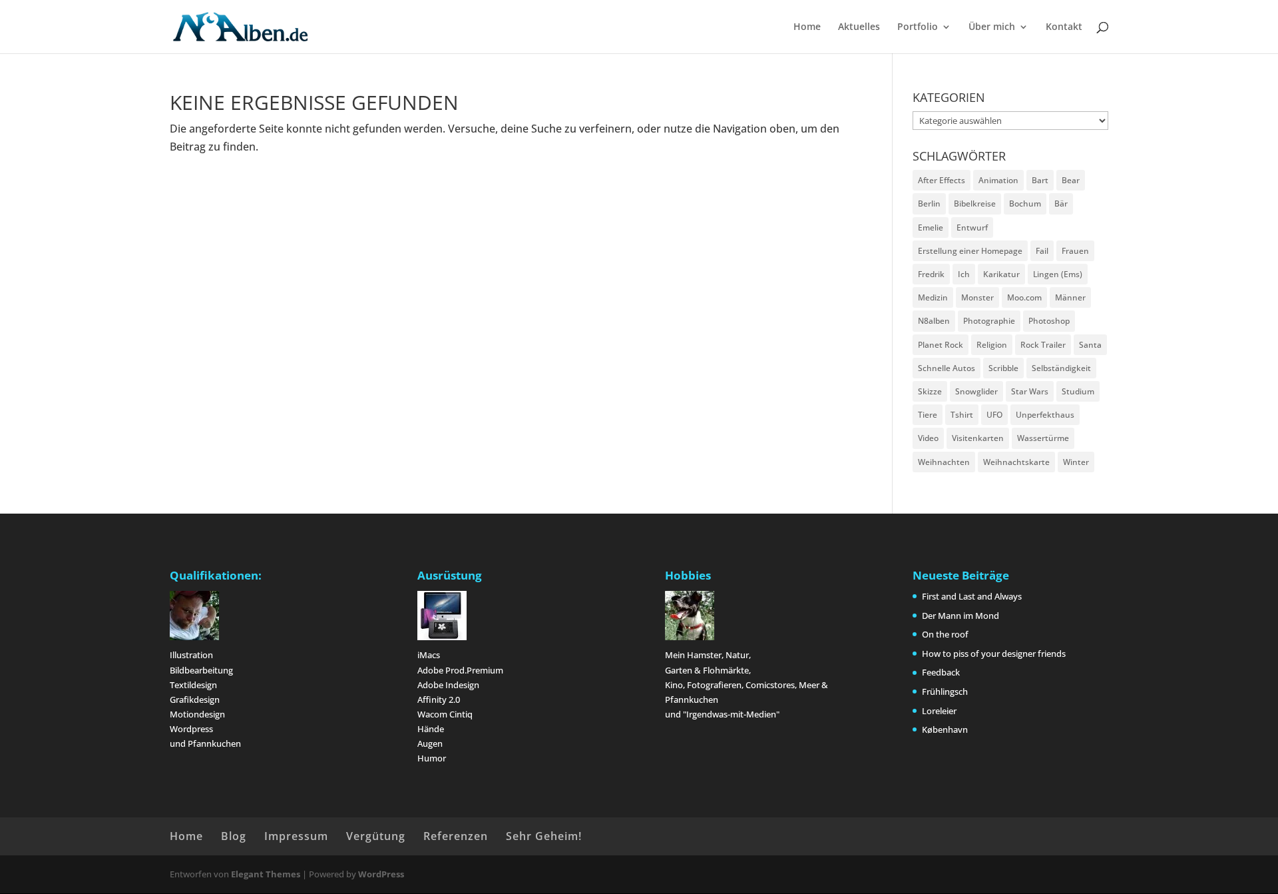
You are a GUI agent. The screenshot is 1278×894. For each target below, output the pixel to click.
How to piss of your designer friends (994, 654)
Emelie (930, 227)
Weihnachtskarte (1016, 462)
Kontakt (1064, 27)
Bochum (1025, 203)
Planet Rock (940, 344)
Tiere (927, 414)
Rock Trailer (1043, 344)
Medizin (933, 297)
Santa (1090, 344)
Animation (998, 180)
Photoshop (1049, 320)
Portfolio (917, 27)
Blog (233, 836)
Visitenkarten (978, 438)
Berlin (929, 203)
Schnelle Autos (946, 368)
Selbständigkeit (1061, 368)
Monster (977, 297)
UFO (994, 414)
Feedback (941, 672)
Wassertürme (1043, 438)
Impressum (296, 836)
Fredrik (931, 274)
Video (928, 438)
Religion (991, 344)
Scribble (1003, 368)
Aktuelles (859, 27)
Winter (1076, 462)
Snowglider (976, 391)
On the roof (945, 634)
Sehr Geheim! (544, 836)
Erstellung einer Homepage (970, 250)
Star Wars (1029, 391)
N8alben (934, 320)
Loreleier (939, 711)
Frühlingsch (945, 691)
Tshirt (962, 414)
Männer (1070, 297)
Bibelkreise (975, 203)
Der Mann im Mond (960, 616)
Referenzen (455, 836)
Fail (1042, 250)
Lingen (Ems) (1057, 274)
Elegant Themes (265, 874)
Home (807, 27)
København (945, 729)
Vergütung (375, 836)
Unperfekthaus (1045, 414)
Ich (964, 274)
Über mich (991, 27)
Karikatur (1001, 274)
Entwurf (972, 227)
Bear (1071, 180)
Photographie (989, 320)
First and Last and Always (972, 596)
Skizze (930, 391)
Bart (1040, 180)
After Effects (941, 180)
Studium (1078, 391)
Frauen (1075, 250)
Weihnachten (944, 462)
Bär (1061, 203)
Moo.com (1024, 297)
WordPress (381, 874)
